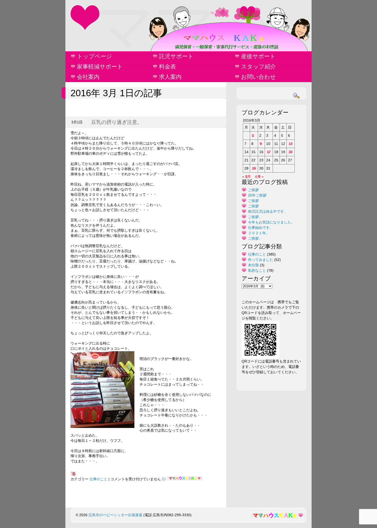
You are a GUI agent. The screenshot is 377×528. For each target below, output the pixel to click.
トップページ (94, 56)
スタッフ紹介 (258, 66)
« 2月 (246, 176)
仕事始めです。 (260, 228)
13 (291, 144)
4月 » (259, 176)
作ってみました (260, 260)
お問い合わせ (258, 77)
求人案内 (170, 77)
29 (254, 168)
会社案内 (88, 77)
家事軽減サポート (100, 66)
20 (291, 152)
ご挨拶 (253, 190)
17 (269, 152)
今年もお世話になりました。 (271, 222)
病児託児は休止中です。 (267, 211)
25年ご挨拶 (257, 195)
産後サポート (258, 56)
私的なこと (257, 270)
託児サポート (176, 56)
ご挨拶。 (255, 217)
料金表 (167, 66)
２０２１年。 (259, 233)
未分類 (253, 265)
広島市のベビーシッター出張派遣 (115, 515)
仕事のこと (98, 479)
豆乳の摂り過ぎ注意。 (116, 122)
